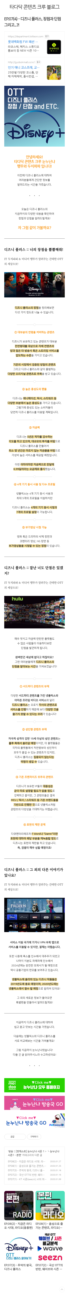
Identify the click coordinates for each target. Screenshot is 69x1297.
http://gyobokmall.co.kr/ (21, 62)
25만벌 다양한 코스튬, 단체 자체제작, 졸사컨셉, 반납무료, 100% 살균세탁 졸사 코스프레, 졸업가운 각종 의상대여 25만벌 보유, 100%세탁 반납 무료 (24, 74)
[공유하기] (17, 1136)
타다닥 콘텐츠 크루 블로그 (34, 7)
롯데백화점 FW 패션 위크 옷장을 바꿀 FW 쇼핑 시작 (23, 42)
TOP (62, 1289)
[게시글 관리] (22, 1136)
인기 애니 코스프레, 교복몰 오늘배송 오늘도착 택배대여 (24, 68)
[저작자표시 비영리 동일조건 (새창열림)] (46, 1136)
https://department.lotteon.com (25, 36)
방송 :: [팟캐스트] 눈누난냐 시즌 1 (26, 1151)
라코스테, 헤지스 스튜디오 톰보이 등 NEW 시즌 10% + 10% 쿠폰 (23, 49)
